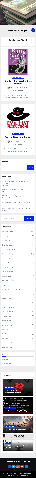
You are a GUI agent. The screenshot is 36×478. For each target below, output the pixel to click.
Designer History (7, 267)
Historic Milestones (8, 280)
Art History (5, 236)
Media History (6, 298)
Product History (7, 316)
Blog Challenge (7, 245)
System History (7, 325)
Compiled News (7, 263)
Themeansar (24, 475)
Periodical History (7, 312)
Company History (18, 134)
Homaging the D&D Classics (11, 289)
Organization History (8, 307)
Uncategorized (7, 343)
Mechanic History (7, 294)
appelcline (13, 87)
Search (5, 162)
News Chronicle (7, 303)
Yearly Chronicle (7, 347)
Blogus (16, 475)
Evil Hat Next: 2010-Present (18, 137)
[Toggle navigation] (2, 30)
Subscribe (29, 218)
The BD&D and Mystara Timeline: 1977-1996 (16, 202)
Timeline (5, 329)
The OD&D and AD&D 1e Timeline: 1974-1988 (16, 208)
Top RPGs (5, 338)
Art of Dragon (6, 240)
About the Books (7, 231)
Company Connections (9, 249)
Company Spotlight (8, 258)
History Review (7, 285)
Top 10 (4, 334)
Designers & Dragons (17, 31)
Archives (5, 359)
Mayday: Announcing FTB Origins (13, 189)
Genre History (6, 276)
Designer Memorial (18, 77)
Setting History (7, 320)
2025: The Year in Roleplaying (11, 196)
